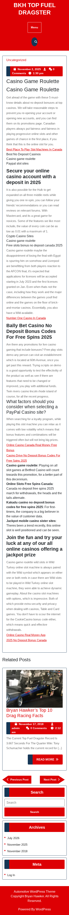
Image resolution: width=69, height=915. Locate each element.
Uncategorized (16, 60)
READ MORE (49, 761)
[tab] (34, 811)
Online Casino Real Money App (25, 635)
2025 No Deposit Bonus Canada (26, 640)
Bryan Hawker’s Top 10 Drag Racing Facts (29, 713)
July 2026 (13, 838)
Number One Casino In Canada (26, 318)
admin (16, 728)
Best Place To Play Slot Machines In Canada (34, 149)
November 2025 (17, 844)
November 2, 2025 (29, 69)
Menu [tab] (34, 27)
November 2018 (17, 851)
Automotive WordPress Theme (34, 891)
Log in (11, 875)
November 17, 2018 (31, 724)
